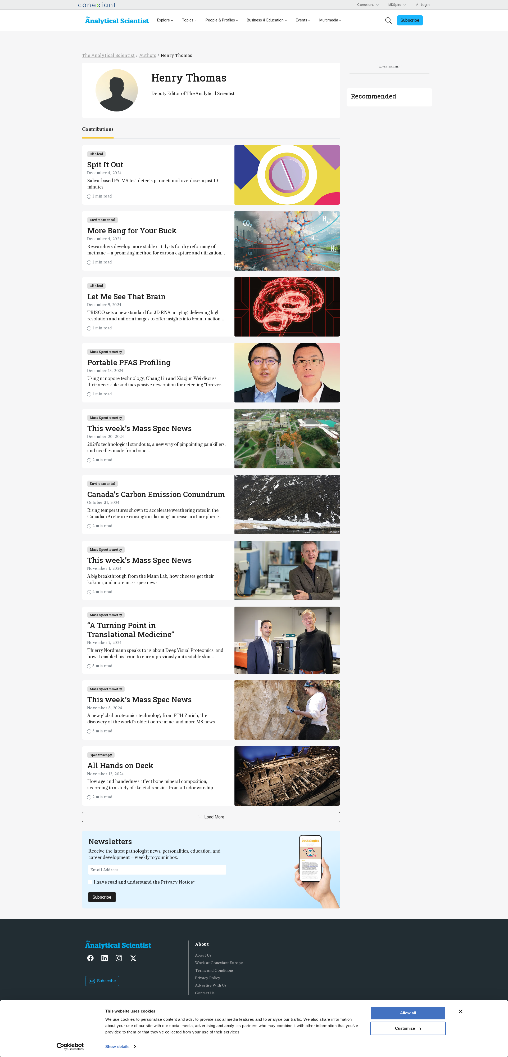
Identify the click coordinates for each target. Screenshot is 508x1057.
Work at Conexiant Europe (219, 963)
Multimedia (328, 20)
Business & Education (265, 20)
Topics (187, 20)
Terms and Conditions (214, 970)
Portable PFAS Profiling (129, 362)
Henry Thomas (176, 55)
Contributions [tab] (98, 129)
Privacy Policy (207, 978)
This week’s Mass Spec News (139, 428)
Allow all (408, 1013)
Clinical (96, 154)
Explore (163, 20)
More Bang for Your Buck (132, 230)
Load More (214, 816)
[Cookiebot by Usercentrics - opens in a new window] (70, 1047)
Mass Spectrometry (106, 352)
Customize (405, 1028)
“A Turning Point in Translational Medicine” (130, 629)
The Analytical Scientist (108, 55)
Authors (147, 55)
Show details (117, 1046)
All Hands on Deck (120, 765)
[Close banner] (461, 1011)
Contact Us (205, 993)
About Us (203, 955)
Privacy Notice (177, 882)
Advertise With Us (210, 985)
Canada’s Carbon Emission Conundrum (156, 494)
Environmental (102, 220)
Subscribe (102, 897)
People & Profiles (220, 20)
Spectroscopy (101, 755)
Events (301, 20)
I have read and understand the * (144, 882)
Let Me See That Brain (126, 296)
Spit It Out (105, 164)
